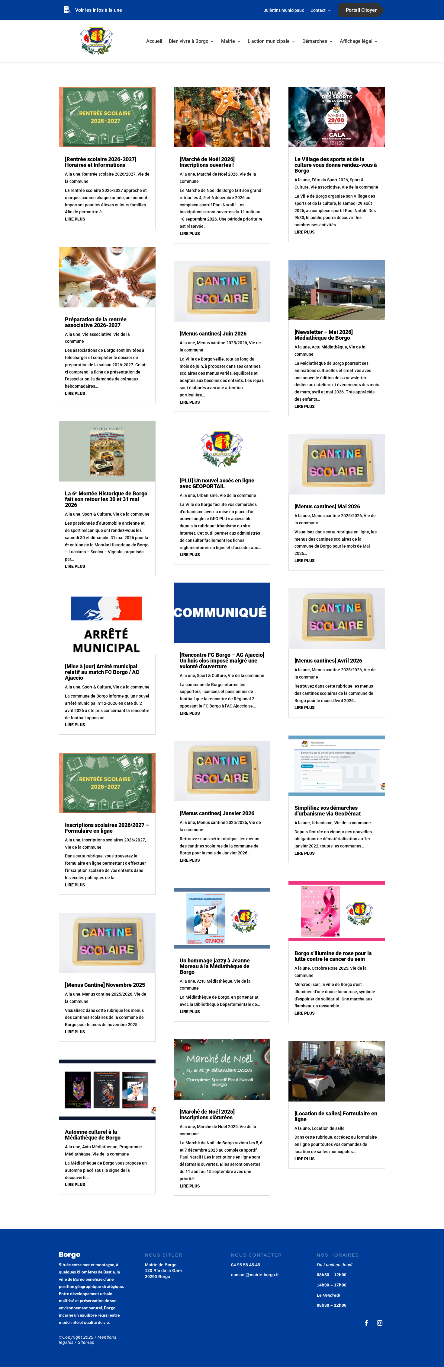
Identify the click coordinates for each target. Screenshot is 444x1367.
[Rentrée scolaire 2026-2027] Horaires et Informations (100, 162)
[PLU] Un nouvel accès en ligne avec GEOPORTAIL (217, 483)
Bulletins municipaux (283, 10)
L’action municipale (269, 41)
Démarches (314, 41)
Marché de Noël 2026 (217, 174)
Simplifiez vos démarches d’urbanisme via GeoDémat (327, 811)
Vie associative (96, 334)
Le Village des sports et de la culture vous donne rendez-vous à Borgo (335, 165)
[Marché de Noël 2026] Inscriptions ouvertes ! (207, 162)
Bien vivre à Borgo (188, 41)
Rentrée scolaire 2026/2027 (109, 174)
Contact (318, 10)
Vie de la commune (131, 514)
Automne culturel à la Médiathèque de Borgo (93, 1135)
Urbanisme (207, 495)
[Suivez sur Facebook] (366, 1323)
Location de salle (328, 1128)
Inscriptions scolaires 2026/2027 (113, 840)
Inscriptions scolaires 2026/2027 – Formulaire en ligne (107, 828)
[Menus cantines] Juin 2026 (213, 333)
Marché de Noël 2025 (217, 1126)
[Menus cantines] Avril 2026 (328, 660)
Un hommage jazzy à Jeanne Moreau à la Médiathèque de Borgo (215, 966)
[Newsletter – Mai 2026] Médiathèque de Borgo (323, 335)
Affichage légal (356, 41)
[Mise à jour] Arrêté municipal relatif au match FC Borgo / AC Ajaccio (102, 672)
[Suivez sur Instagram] (379, 1323)
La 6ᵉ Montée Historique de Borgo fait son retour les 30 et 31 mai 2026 (106, 499)
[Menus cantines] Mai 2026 (327, 506)
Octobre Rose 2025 (330, 968)
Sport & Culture (96, 514)
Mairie (228, 41)
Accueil (154, 41)
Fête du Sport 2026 (330, 179)
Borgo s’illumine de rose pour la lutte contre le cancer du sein (333, 956)
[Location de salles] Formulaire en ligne (335, 1116)
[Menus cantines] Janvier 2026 (217, 813)
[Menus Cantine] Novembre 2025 (105, 985)
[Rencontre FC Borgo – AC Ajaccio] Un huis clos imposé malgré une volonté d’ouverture (222, 660)
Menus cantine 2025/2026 (107, 994)
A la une (72, 174)
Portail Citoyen (362, 10)
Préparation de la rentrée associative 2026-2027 (96, 322)
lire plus (75, 219)
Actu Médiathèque (99, 1146)
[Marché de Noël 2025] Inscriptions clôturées (207, 1114)
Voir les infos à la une (98, 10)
